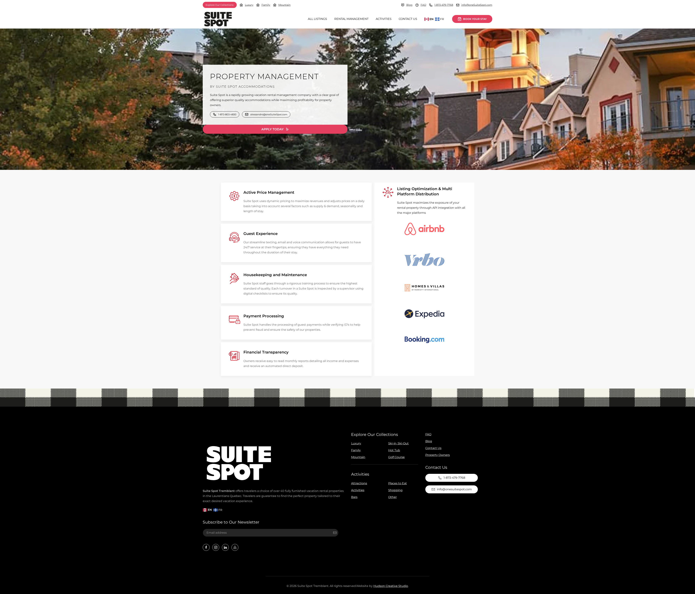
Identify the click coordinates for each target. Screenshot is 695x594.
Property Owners (437, 455)
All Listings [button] (317, 19)
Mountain (284, 5)
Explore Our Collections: (220, 4)
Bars (354, 497)
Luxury (249, 5)
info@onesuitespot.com (454, 489)
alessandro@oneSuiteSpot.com (268, 114)
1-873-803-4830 (227, 114)
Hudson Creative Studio (390, 586)
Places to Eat (397, 483)
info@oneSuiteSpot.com (476, 5)
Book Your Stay (475, 19)
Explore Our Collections (374, 434)
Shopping (395, 490)
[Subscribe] (334, 533)
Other (392, 497)
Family (266, 5)
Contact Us (408, 19)
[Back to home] (218, 19)
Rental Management (351, 19)
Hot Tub (394, 450)
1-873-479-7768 (443, 5)
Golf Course (396, 457)
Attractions (359, 483)
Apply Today (272, 129)
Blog (409, 5)
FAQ (423, 5)
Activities (383, 19)
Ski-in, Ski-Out (398, 443)
